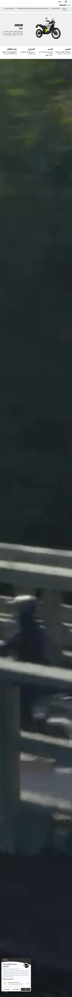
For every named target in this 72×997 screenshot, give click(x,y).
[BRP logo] (66, 1)
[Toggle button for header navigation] (70, 1)
